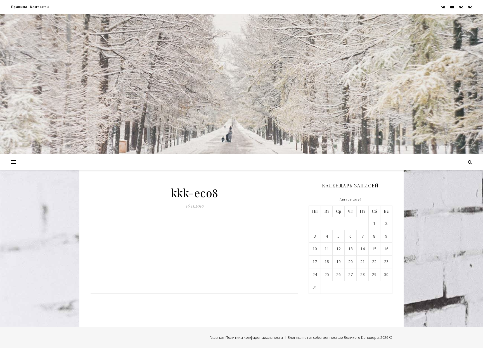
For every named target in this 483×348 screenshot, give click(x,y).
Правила (19, 6)
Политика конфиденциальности (254, 337)
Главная (217, 337)
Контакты (39, 6)
